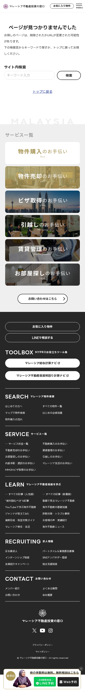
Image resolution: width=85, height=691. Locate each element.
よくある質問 (49, 588)
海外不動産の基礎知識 (54, 507)
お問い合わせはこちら (42, 298)
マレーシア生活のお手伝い (57, 463)
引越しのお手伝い (52, 456)
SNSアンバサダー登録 (54, 557)
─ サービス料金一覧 (16, 443)
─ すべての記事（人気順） (20, 494)
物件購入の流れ (13, 419)
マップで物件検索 (15, 412)
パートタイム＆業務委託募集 (58, 551)
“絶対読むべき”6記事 (17, 500)
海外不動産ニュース (53, 526)
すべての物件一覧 (52, 406)
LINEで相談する (42, 337)
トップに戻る (42, 91)
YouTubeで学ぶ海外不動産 (20, 507)
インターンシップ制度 (17, 557)
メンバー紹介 (12, 588)
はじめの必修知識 (52, 412)
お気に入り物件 (62, 6)
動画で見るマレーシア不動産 (58, 500)
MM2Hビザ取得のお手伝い (20, 469)
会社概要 (47, 595)
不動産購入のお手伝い (54, 443)
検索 (69, 75)
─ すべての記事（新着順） (57, 494)
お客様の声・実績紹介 (54, 520)
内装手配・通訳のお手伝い (20, 463)
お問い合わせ (12, 595)
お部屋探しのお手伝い (17, 456)
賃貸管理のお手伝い (53, 450)
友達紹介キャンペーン (17, 564)
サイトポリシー (42, 652)
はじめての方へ (13, 406)
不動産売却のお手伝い (17, 450)
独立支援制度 (49, 564)
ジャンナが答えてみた (17, 513)
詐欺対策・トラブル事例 (56, 513)
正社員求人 (11, 551)
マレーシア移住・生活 (17, 526)
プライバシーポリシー (42, 645)
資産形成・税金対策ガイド (20, 520)
